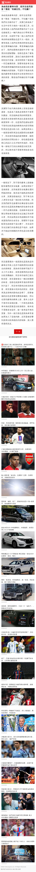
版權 (19, 869)
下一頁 (18, 331)
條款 (14, 869)
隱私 (16, 869)
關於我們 (3, 869)
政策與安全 (9, 869)
